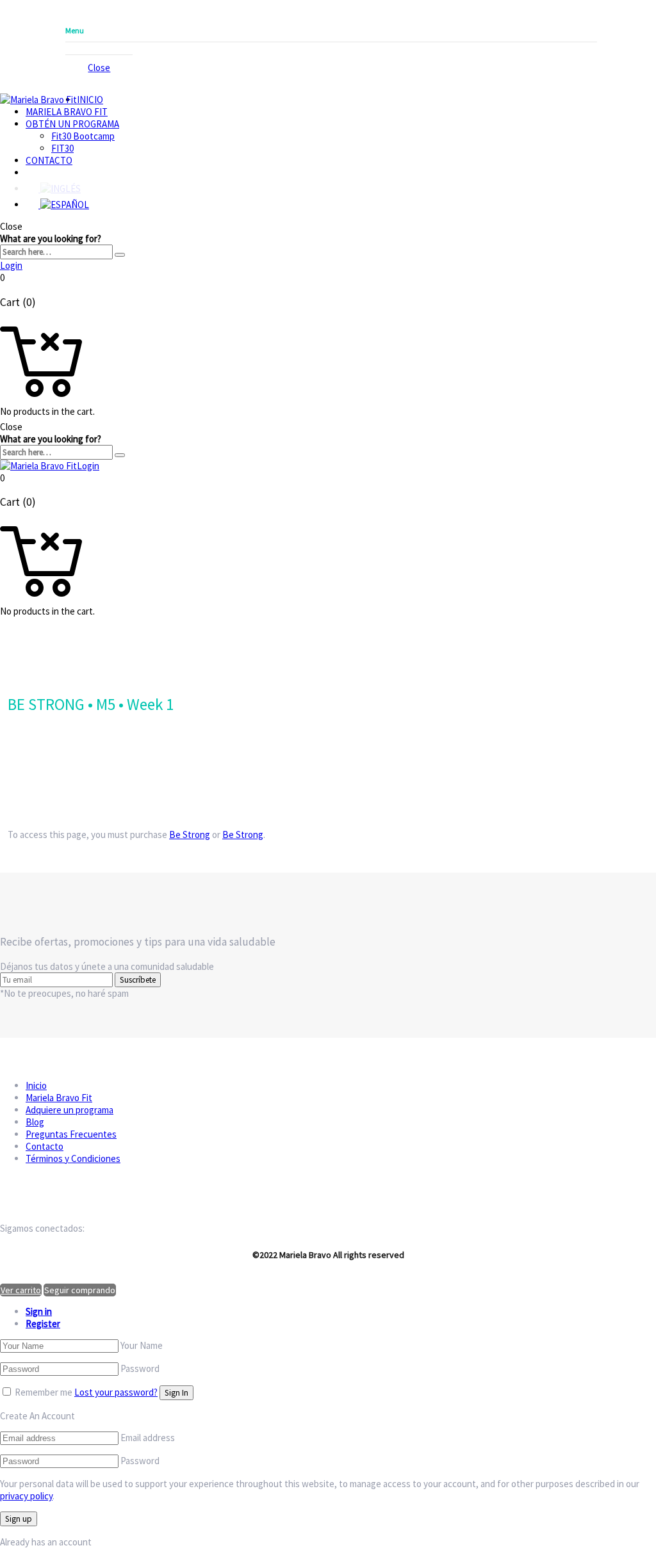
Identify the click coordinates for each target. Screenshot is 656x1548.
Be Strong (189, 834)
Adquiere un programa (69, 1110)
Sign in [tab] (39, 1311)
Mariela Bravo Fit (67, 112)
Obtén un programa (72, 124)
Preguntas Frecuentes (71, 1134)
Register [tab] (43, 1324)
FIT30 (62, 148)
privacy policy (26, 1496)
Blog (35, 1122)
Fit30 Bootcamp (83, 136)
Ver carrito (21, 1290)
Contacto (49, 160)
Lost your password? (116, 1392)
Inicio (90, 99)
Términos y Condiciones (73, 1158)
